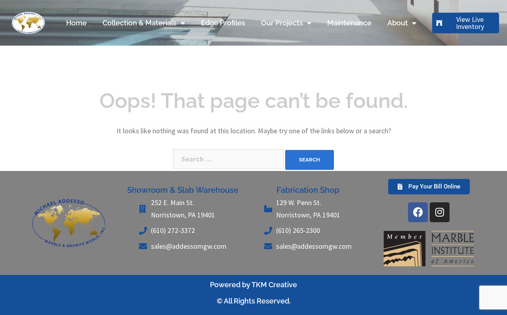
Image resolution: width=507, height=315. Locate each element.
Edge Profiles (223, 23)
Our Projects (282, 23)
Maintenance (349, 23)
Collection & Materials (140, 23)
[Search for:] (228, 159)
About (397, 23)
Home (76, 23)
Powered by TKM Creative (253, 284)
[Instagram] (440, 212)
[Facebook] (418, 212)
